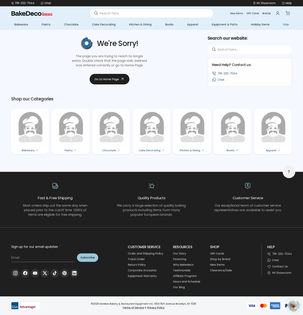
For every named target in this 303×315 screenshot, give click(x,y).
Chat (47, 3)
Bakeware (21, 24)
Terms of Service (133, 307)
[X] (45, 273)
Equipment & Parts (224, 24)
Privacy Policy (155, 307)
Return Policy (137, 265)
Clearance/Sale (221, 270)
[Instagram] (15, 273)
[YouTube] (35, 273)
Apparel (192, 24)
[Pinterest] (64, 273)
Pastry (46, 24)
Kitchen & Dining (140, 24)
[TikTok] (54, 273)
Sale (286, 24)
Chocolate (71, 24)
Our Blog (179, 287)
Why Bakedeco (183, 265)
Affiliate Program (185, 276)
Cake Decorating (104, 24)
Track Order (136, 259)
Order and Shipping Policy (145, 253)
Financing (179, 259)
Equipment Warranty (142, 276)
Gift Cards (253, 13)
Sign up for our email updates (34, 246)
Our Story (179, 253)
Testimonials (181, 270)
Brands (266, 13)
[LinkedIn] (74, 273)
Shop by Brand (220, 259)
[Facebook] (25, 273)
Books (169, 24)
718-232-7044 (24, 3)
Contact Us (280, 266)
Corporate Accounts (142, 270)
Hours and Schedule (186, 282)
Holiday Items (260, 24)
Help (288, 3)
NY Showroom (281, 273)
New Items (236, 13)
